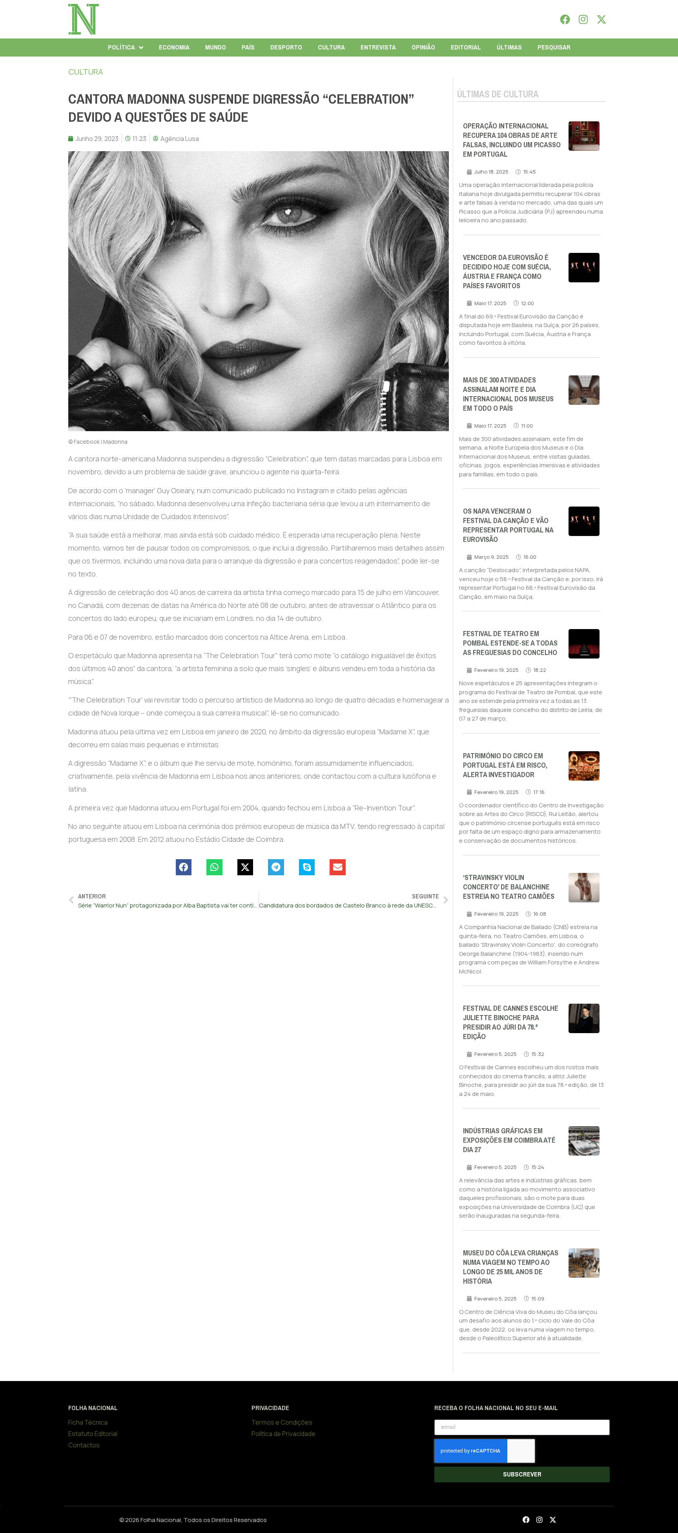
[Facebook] (565, 19)
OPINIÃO (423, 47)
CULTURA (331, 47)
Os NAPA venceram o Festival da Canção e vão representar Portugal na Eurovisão (508, 525)
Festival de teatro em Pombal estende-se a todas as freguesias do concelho (510, 643)
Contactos (84, 1445)
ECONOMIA (174, 47)
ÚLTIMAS (509, 47)
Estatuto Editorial (92, 1433)
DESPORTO (286, 47)
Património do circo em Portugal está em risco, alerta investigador (505, 765)
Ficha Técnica (88, 1422)
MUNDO (215, 47)
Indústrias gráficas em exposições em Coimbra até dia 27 (509, 1140)
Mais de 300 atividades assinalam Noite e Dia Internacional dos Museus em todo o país (508, 394)
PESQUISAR (554, 47)
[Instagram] (583, 19)
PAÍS (248, 47)
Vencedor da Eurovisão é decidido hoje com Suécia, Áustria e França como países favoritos (507, 272)
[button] (184, 867)
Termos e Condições (282, 1422)
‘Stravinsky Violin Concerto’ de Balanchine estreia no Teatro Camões (508, 887)
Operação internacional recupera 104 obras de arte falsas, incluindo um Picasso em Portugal (512, 140)
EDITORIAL (466, 47)
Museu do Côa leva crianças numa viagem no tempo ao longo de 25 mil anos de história (510, 1267)
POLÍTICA (121, 47)
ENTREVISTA (378, 47)
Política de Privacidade (283, 1433)
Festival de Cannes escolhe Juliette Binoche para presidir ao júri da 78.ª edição (510, 1022)
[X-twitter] (601, 19)
